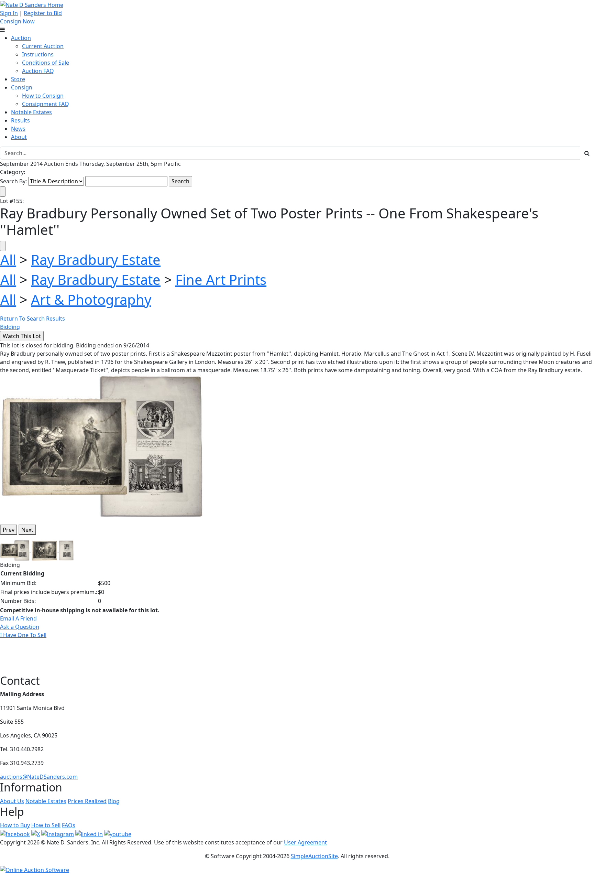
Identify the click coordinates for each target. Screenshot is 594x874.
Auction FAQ (38, 71)
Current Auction (43, 46)
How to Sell (45, 825)
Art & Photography (91, 299)
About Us (12, 801)
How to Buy (15, 825)
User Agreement (305, 842)
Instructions (38, 54)
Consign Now (17, 21)
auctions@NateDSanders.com (39, 776)
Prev (8, 529)
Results (20, 120)
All (8, 259)
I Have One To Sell (23, 635)
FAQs (68, 825)
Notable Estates (31, 112)
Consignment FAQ (45, 104)
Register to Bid (43, 13)
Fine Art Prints (220, 279)
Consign (21, 87)
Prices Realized (87, 801)
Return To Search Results (32, 318)
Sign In (9, 13)
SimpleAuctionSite (314, 856)
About (19, 137)
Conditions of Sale (45, 62)
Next (27, 529)
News (18, 128)
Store (18, 79)
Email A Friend (18, 618)
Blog (114, 801)
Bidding (10, 327)
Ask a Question (19, 626)
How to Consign (43, 95)
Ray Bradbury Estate (96, 259)
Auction (21, 38)
